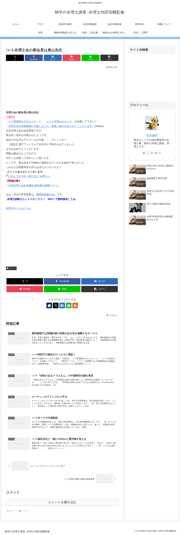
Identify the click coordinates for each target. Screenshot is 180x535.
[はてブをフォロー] (62, 305)
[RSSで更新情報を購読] (75, 305)
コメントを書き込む (62, 502)
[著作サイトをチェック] (49, 305)
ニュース (12, 268)
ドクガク (152, 135)
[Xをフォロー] (55, 305)
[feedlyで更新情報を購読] (68, 305)
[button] (109, 58)
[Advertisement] (62, 90)
